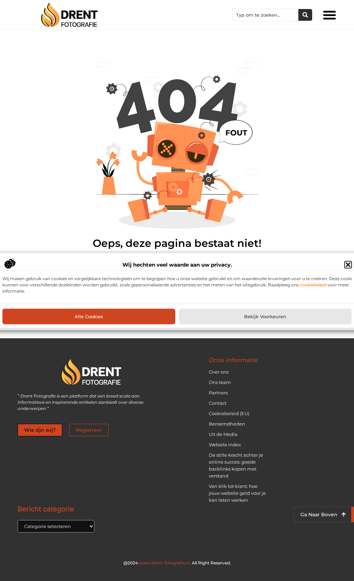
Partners (218, 392)
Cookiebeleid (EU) (229, 413)
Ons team (220, 382)
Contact (217, 403)
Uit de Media (223, 434)
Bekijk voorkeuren (265, 316)
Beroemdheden (227, 424)
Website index (225, 444)
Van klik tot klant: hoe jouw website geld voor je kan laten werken (237, 493)
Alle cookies (89, 316)
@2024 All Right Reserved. (177, 562)
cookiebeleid (313, 284)
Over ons (219, 372)
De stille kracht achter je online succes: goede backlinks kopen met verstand (236, 465)
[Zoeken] (305, 15)
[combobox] (265, 15)
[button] (348, 264)
